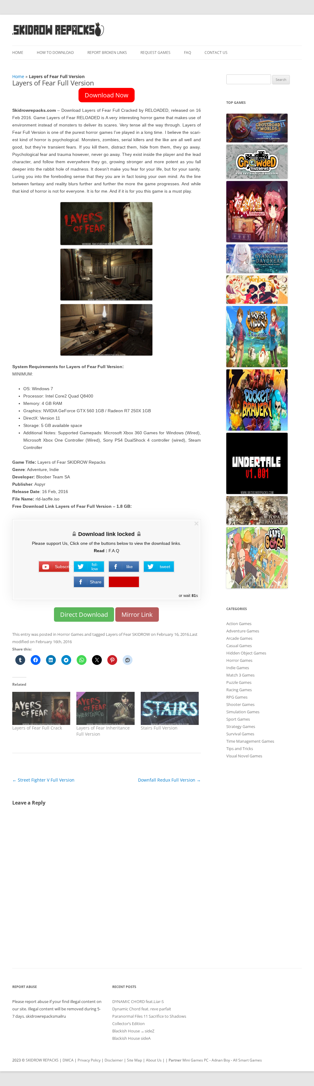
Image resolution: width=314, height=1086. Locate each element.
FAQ (187, 52)
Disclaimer (114, 1060)
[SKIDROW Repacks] (58, 36)
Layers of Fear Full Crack (37, 728)
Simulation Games (242, 712)
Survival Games (240, 734)
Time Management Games (250, 741)
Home (17, 52)
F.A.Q (114, 550)
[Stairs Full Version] (170, 708)
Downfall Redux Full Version (169, 780)
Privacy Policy (89, 1060)
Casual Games (239, 645)
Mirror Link (137, 614)
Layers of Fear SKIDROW (128, 634)
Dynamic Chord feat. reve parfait (141, 1009)
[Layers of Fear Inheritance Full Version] (105, 708)
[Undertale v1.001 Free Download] (257, 492)
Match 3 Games (240, 675)
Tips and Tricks (239, 748)
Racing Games (239, 689)
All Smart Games (247, 1060)
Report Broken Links (107, 52)
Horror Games (70, 634)
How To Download (55, 52)
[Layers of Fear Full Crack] (41, 708)
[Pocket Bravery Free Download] (257, 429)
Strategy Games (240, 726)
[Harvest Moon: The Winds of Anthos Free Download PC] (257, 365)
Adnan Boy (221, 1060)
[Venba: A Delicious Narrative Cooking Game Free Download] (257, 302)
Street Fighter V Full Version (43, 780)
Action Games (238, 623)
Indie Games (237, 667)
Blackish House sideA (131, 1038)
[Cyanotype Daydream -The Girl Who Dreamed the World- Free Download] (257, 271)
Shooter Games (240, 704)
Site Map (134, 1060)
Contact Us (216, 52)
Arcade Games (239, 638)
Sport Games (238, 719)
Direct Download (84, 614)
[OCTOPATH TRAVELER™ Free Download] (257, 523)
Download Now (106, 95)
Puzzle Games (238, 682)
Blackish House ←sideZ (133, 1031)
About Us (154, 1060)
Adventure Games (242, 631)
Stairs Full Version (159, 728)
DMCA (68, 1060)
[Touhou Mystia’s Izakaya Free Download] (257, 240)
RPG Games (236, 697)
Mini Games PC (195, 1060)
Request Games (155, 52)
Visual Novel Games (244, 756)
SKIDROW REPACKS (42, 1060)
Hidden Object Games (246, 653)
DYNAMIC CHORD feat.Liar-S (138, 1001)
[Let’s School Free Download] (257, 587)
